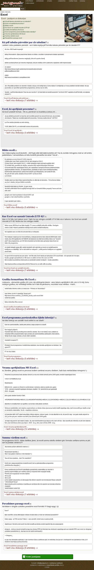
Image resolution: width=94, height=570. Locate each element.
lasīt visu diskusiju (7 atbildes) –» (22, 100)
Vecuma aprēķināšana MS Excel (15, 34)
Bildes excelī (9, 25)
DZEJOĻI (83, 1)
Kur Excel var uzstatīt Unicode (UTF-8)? (17, 27)
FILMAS (50, 1)
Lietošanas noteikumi (56, 563)
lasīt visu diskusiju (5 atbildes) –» (22, 207)
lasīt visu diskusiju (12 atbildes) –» (22, 428)
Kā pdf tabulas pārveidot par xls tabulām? (18, 21)
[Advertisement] (78, 129)
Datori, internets (5, 12)
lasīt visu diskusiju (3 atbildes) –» (22, 132)
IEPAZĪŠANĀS (29, 1)
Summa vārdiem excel (12, 36)
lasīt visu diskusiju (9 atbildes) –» (22, 547)
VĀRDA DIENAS (30, 3)
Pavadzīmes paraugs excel (13, 38)
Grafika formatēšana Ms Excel (14, 30)
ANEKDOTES (62, 1)
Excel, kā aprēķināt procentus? (14, 23)
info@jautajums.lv (42, 563)
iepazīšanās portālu (53, 565)
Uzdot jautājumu (33, 557)
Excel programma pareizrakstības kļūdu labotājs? (20, 32)
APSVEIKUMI (40, 1)
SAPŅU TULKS (73, 1)
